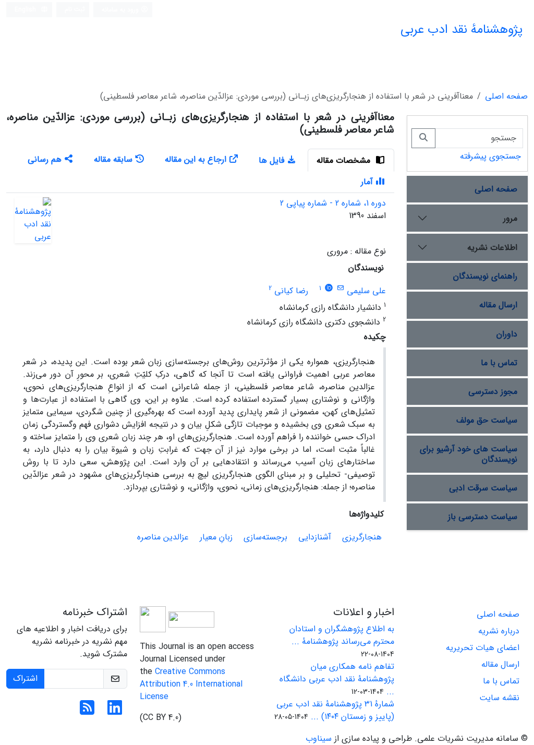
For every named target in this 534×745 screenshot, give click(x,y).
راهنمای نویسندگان (485, 276)
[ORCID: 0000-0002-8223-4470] (329, 288)
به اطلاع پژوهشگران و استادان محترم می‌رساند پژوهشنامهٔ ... (341, 635)
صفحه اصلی (506, 96)
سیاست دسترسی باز (482, 516)
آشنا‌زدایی (314, 537)
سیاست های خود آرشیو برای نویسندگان (468, 453)
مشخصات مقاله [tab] (345, 160)
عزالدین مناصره (163, 537)
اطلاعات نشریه (492, 247)
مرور (510, 218)
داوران (506, 334)
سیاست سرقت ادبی (483, 488)
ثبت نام (75, 9)
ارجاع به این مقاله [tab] (195, 159)
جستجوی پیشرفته (490, 156)
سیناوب (319, 738)
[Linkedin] (114, 711)
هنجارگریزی (362, 537)
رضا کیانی (291, 290)
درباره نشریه (498, 631)
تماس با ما (499, 362)
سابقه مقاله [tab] (113, 159)
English (26, 10)
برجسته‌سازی (265, 537)
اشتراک (25, 678)
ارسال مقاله (498, 304)
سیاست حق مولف (486, 420)
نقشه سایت (499, 697)
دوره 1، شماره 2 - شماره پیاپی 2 (333, 203)
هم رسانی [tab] (45, 159)
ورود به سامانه (121, 10)
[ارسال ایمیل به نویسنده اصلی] (340, 288)
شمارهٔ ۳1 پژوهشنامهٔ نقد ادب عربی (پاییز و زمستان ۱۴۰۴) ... (335, 710)
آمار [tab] (367, 181)
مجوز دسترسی (492, 391)
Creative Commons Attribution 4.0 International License (191, 684)
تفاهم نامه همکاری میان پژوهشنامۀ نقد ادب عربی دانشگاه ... (337, 679)
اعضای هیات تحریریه (482, 647)
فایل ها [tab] (271, 160)
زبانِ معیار (216, 537)
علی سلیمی (366, 290)
